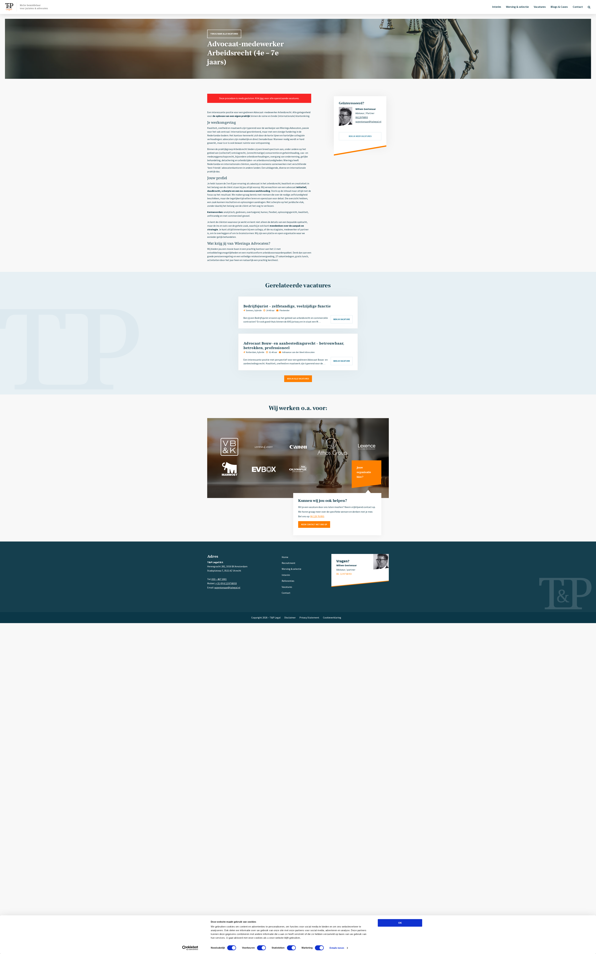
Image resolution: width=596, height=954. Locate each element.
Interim (496, 7)
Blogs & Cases (559, 7)
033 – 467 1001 (219, 579)
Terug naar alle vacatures (224, 33)
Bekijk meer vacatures (360, 136)
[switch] (261, 947)
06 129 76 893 (317, 516)
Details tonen (337, 948)
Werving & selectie (517, 7)
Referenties (288, 580)
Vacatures (540, 7)
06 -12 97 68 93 (344, 573)
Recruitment (288, 563)
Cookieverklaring (332, 617)
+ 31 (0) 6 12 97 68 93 (226, 583)
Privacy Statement (309, 617)
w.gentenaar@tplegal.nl (368, 121)
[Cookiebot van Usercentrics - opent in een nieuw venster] (190, 948)
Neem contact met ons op (314, 524)
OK (400, 923)
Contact (578, 7)
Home (285, 557)
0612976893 (361, 117)
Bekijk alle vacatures (298, 378)
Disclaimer (290, 617)
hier (262, 98)
